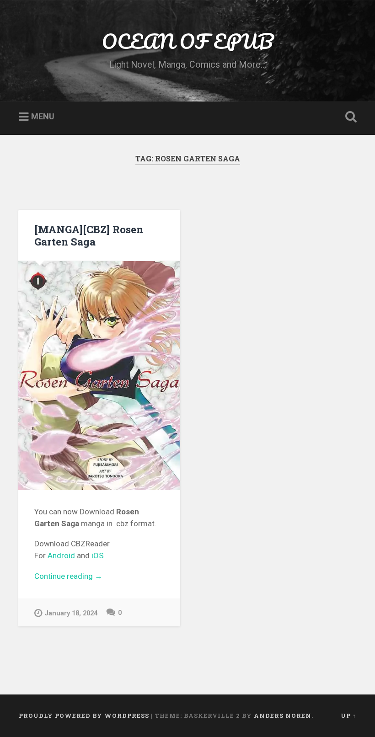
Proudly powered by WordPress (84, 715)
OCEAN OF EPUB (187, 41)
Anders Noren (282, 715)
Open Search (349, 117)
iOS (97, 555)
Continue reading (99, 576)
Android (61, 555)
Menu (42, 117)
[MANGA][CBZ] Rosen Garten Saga (88, 235)
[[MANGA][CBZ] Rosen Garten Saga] (99, 375)
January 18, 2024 (71, 613)
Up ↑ (348, 715)
